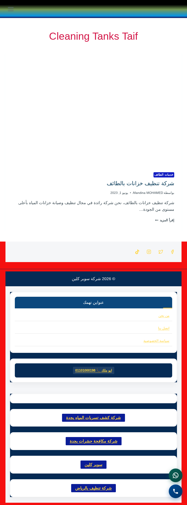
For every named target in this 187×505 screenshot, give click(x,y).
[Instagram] (148, 251)
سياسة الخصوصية (156, 341)
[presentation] (93, 106)
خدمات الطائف (163, 174)
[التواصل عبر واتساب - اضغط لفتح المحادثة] (175, 475)
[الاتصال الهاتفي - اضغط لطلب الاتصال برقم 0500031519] (175, 491)
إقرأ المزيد (164, 220)
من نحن (163, 316)
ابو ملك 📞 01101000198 (93, 370)
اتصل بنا (163, 328)
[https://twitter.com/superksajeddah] (160, 251)
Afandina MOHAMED (148, 193)
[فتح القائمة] (10, 9)
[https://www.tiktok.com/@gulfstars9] (137, 251)
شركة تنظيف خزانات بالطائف (140, 183)
